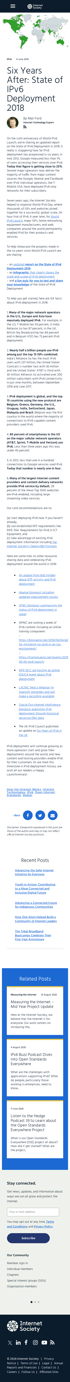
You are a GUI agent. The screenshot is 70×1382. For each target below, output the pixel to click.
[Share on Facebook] (28, 815)
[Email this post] (53, 815)
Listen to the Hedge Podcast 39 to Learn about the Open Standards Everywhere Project (33, 1123)
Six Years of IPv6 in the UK (40, 733)
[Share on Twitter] (40, 815)
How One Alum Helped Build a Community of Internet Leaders (36, 919)
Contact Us (48, 1367)
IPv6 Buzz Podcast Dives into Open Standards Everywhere (31, 1059)
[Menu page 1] (31, 1302)
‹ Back (16, 815)
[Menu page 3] (38, 1302)
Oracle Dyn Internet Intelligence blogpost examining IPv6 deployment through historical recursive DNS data (39, 711)
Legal (45, 1363)
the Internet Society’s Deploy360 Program (32, 544)
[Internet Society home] (35, 6)
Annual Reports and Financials (35, 1365)
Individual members (20, 1269)
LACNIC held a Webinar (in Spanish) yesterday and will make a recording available (37, 692)
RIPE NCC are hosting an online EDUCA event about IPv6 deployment (39, 675)
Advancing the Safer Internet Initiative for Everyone (34, 873)
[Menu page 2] (35, 1302)
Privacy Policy (43, 1226)
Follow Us (28, 1372)
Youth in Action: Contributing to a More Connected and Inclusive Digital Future (35, 889)
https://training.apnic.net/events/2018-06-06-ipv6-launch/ (44, 659)
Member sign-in (17, 1263)
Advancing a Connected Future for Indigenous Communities (36, 905)
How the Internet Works (24, 789)
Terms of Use (29, 1363)
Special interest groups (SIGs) (26, 1280)
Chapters (13, 1274)
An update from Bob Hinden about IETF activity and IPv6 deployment (37, 580)
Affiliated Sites (49, 1372)
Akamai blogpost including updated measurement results (38, 594)
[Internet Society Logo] (24, 1326)
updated (34, 266)
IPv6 (30, 792)
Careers (12, 1372)
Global (27, 795)
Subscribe (28, 1238)
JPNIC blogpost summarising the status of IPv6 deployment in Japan (40, 610)
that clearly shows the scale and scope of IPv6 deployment (33, 274)
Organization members (22, 1286)
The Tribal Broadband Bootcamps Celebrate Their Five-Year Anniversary (33, 936)
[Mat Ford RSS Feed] (25, 127)
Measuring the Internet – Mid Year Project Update (32, 1004)
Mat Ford (34, 118)
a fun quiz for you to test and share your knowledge (35, 282)
